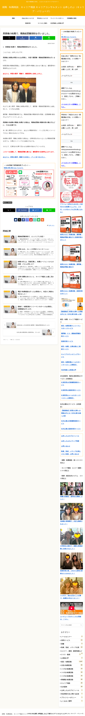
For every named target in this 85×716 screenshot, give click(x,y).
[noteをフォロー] (34, 219)
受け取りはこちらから (68, 37)
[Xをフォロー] (19, 219)
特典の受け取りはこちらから (13, 168)
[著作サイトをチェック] (15, 219)
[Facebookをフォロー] (23, 219)
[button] (81, 625)
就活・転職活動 (8, 202)
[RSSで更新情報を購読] (42, 219)
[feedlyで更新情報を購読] (38, 219)
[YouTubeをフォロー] (31, 219)
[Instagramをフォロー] (27, 219)
